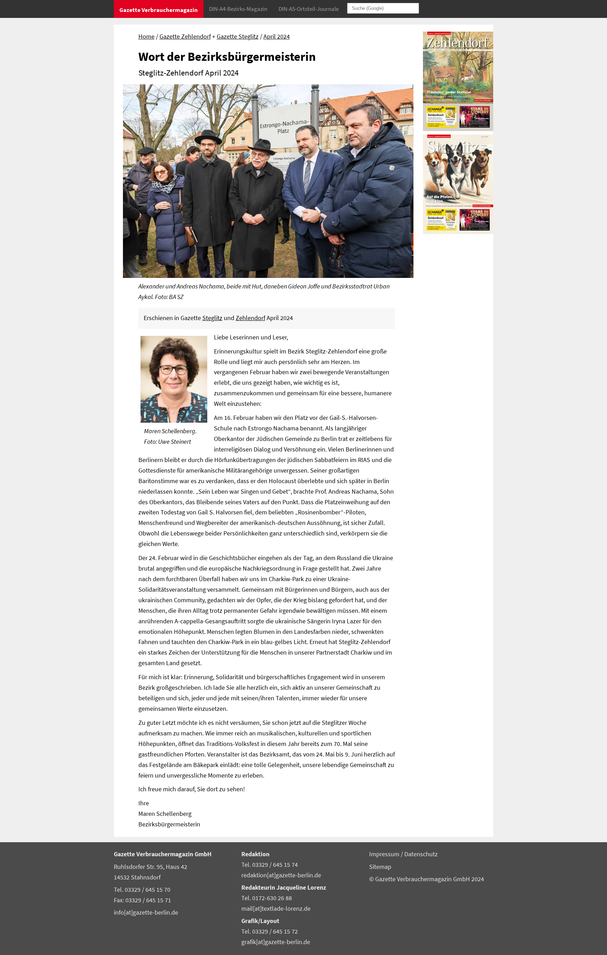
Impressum (385, 854)
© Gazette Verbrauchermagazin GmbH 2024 (426, 879)
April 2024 (276, 36)
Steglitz (212, 318)
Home (146, 36)
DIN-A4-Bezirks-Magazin (238, 9)
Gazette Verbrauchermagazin (158, 10)
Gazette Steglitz (238, 36)
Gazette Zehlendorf (185, 36)
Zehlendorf (250, 318)
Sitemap (380, 867)
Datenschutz (421, 854)
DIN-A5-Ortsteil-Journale (309, 9)
